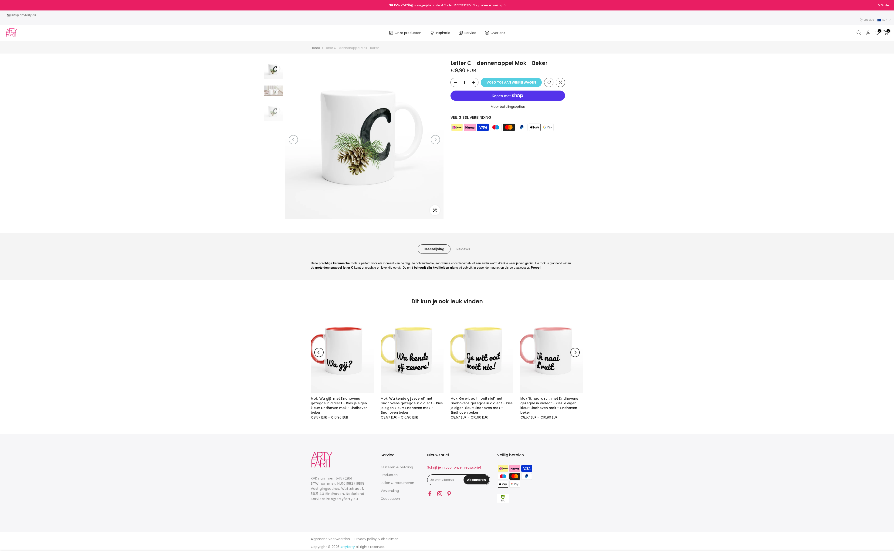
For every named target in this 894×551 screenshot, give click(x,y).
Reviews (463, 249)
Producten (389, 475)
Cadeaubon (390, 498)
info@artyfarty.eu (23, 15)
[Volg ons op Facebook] (430, 493)
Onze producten (408, 32)
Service (470, 32)
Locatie (869, 20)
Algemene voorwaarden (330, 539)
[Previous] (293, 139)
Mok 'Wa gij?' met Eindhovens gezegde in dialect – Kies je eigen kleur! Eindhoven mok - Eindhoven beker (339, 405)
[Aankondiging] (447, 5)
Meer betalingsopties (508, 106)
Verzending (390, 490)
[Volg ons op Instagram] (439, 493)
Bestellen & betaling (397, 467)
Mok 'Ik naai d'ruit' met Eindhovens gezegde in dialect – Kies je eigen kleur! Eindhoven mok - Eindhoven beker (549, 405)
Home (315, 48)
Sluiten (11, 5)
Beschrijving (434, 249)
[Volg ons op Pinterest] (449, 493)
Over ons (498, 32)
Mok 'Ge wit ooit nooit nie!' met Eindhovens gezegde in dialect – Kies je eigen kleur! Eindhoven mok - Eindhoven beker (481, 405)
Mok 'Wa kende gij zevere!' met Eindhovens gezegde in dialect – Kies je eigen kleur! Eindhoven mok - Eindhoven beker (412, 405)
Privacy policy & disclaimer (376, 539)
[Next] (435, 139)
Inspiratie (443, 32)
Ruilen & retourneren (397, 482)
